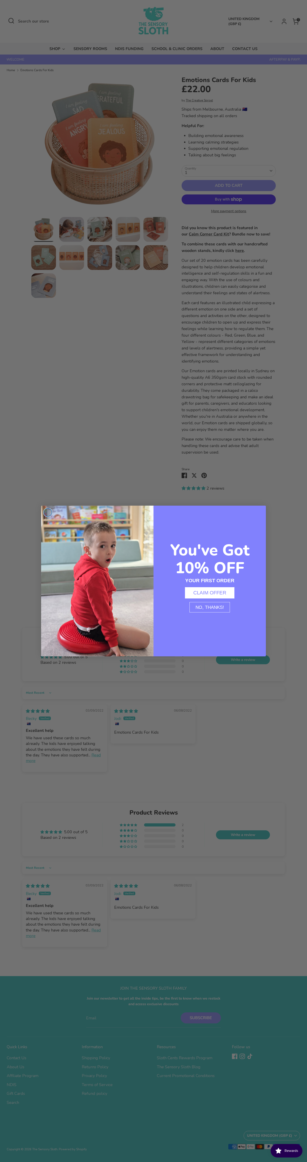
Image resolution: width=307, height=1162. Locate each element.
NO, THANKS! (210, 607)
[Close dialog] (48, 512)
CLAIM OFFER (209, 593)
